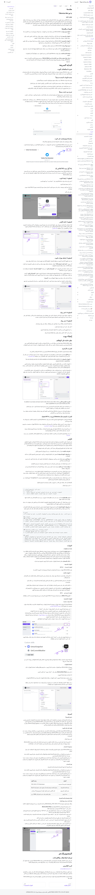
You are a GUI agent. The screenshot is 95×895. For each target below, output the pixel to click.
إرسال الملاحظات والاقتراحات (11, 50)
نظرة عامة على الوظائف (10, 35)
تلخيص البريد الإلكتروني (87, 78)
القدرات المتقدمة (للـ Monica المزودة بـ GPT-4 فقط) (9, 40)
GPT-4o (89, 50)
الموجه (91, 99)
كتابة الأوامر (54, 228)
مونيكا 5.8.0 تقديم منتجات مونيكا (86, 233)
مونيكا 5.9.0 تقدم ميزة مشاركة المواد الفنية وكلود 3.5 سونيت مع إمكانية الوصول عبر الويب (85, 230)
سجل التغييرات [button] (90, 301)
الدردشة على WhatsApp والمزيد (85, 90)
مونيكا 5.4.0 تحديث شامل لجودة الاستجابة (86, 247)
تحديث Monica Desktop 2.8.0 (85, 304)
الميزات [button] (92, 38)
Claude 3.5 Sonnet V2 (86, 55)
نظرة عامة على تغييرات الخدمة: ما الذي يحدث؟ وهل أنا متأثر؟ (85, 21)
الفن (92, 120)
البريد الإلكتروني (10, 52)
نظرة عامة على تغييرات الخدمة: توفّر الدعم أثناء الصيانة (85, 35)
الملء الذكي (90, 290)
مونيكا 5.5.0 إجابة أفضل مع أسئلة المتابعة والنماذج (86, 243)
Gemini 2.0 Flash (87, 62)
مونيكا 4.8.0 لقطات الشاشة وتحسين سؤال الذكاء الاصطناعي (85, 267)
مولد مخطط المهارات (42, 615)
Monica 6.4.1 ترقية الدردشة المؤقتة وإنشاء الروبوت (85, 206)
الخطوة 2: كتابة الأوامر (9, 26)
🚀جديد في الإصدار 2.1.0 (86, 308)
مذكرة (91, 124)
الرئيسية (76, 2)
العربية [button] (9, 2)
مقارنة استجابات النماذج (87, 87)
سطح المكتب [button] (91, 299)
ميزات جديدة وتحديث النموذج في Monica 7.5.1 (86, 172)
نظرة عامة (11, 8)
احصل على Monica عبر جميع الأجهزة (86, 313)
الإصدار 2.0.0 (89, 311)
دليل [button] (92, 294)
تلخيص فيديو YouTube (87, 80)
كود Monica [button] (91, 315)
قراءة (92, 108)
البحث (91, 111)
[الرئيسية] (71, 6)
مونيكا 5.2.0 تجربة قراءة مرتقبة (86, 252)
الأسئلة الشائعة (90, 33)
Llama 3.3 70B (88, 66)
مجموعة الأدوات (89, 122)
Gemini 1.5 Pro (87, 59)
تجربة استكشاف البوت (10, 12)
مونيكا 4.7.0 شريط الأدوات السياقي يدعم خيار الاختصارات (85, 271)
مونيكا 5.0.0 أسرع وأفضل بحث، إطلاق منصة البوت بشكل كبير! (86, 259)
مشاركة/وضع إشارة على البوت (9, 20)
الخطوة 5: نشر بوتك (9, 33)
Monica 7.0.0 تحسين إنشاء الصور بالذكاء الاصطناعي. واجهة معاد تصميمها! (85, 190)
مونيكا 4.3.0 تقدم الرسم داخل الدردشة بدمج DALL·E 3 (86, 284)
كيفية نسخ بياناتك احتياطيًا (87, 24)
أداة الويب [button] (92, 287)
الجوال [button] (92, 292)
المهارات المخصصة (88, 136)
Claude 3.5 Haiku (87, 57)
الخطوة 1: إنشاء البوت (9, 24)
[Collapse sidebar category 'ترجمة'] (77, 115)
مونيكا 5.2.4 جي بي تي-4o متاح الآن (85, 250)
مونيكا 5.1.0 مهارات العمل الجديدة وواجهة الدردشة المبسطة (85, 255)
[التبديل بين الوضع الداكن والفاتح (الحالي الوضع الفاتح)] (5, 2)
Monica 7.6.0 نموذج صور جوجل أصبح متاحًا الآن (86, 168)
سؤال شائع (90, 10)
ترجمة (91, 115)
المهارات (11, 45)
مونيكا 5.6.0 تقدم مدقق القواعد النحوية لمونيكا (86, 240)
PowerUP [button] (90, 143)
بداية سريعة (91, 5)
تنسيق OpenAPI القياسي (55, 606)
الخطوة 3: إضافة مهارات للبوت (9, 29)
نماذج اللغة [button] (90, 48)
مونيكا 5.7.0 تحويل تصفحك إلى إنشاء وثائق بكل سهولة (85, 236)
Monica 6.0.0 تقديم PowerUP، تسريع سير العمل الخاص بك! (86, 218)
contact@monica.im (65, 869)
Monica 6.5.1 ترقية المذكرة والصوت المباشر (87, 202)
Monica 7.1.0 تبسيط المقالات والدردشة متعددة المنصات (86, 185)
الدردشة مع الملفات (88, 92)
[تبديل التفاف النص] (68, 512)
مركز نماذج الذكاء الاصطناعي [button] (86, 45)
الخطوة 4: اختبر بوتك (9, 31)
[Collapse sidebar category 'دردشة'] (77, 83)
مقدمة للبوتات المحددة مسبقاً (9, 14)
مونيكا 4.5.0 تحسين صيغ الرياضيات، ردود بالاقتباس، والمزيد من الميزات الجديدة (85, 281)
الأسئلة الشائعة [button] (90, 8)
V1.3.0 (91, 318)
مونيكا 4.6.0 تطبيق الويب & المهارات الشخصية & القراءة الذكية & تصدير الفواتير (85, 276)
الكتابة (91, 113)
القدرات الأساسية (10, 37)
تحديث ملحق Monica (88, 15)
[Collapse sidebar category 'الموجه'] (77, 99)
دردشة (91, 83)
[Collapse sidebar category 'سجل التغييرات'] (77, 156)
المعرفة (90, 141)
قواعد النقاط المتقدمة (88, 12)
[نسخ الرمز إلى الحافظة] (70, 489)
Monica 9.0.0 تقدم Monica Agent (85, 158)
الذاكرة (91, 127)
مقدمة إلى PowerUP (87, 145)
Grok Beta (88, 71)
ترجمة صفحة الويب (88, 118)
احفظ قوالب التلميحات (87, 101)
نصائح (91, 297)
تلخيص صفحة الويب (88, 76)
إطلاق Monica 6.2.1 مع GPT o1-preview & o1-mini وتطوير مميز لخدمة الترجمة (86, 211)
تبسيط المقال (90, 154)
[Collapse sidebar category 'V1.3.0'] (77, 318)
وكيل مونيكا (89, 43)
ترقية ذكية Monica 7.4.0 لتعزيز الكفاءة (86, 176)
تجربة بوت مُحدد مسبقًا (9, 17)
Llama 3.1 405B (87, 64)
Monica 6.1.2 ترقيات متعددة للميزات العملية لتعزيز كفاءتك (86, 214)
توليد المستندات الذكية (87, 97)
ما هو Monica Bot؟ (10, 6)
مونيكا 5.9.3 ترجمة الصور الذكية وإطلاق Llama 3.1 (86, 225)
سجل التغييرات (90, 156)
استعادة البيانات (89, 27)
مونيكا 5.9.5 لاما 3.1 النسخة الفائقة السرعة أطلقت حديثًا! (85, 222)
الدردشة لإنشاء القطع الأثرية (86, 94)
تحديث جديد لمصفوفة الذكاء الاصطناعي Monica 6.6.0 (87, 199)
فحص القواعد (90, 129)
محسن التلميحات (88, 104)
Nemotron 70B (87, 69)
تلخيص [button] (91, 73)
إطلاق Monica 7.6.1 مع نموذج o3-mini (85, 165)
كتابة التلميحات (31, 356)
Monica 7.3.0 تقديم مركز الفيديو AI (85, 179)
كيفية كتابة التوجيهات (87, 151)
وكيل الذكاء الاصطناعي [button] (88, 41)
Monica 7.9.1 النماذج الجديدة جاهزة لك (85, 161)
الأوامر (90, 138)
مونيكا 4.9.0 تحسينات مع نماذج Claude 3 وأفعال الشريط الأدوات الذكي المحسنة (86, 263)
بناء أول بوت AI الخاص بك (9, 22)
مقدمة (90, 134)
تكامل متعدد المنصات (88, 106)
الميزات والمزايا (11, 10)
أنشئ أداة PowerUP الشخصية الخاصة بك (85, 148)
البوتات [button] (91, 131)
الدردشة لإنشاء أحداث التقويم (86, 85)
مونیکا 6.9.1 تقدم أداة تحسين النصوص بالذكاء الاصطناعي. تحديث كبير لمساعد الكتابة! (85, 195)
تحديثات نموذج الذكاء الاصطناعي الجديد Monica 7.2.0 (86, 182)
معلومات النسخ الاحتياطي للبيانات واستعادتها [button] (86, 18)
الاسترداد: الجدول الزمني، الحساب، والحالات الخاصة (85, 29)
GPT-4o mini (88, 52)
